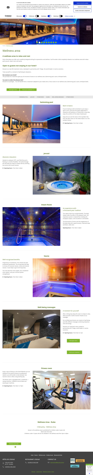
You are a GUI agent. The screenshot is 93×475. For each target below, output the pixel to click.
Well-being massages (58, 97)
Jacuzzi (32, 97)
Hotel (32, 455)
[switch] (37, 16)
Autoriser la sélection (82, 6)
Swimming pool (23, 97)
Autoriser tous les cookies (82, 3)
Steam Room (40, 97)
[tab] (37, 42)
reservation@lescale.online (57, 462)
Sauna (48, 97)
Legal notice (39, 471)
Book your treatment (27, 89)
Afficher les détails (69, 16)
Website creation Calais (48, 471)
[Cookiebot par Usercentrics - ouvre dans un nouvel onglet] (8, 16)
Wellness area (42, 455)
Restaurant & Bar (58, 455)
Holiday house (49, 455)
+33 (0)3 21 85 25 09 (33, 462)
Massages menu (13, 89)
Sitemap (33, 471)
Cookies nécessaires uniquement (82, 10)
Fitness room (70, 97)
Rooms (36, 455)
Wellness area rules (13, 443)
